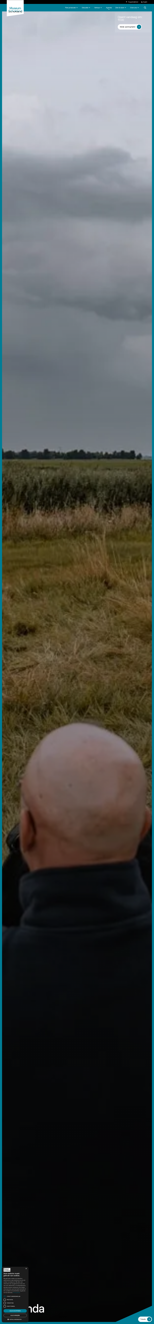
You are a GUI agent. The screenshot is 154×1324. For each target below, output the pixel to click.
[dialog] (15, 1294)
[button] (15, 1319)
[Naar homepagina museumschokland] (15, 8)
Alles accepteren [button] (15, 1311)
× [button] (26, 1268)
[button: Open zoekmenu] (145, 8)
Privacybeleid (16, 1292)
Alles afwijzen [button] (15, 1315)
